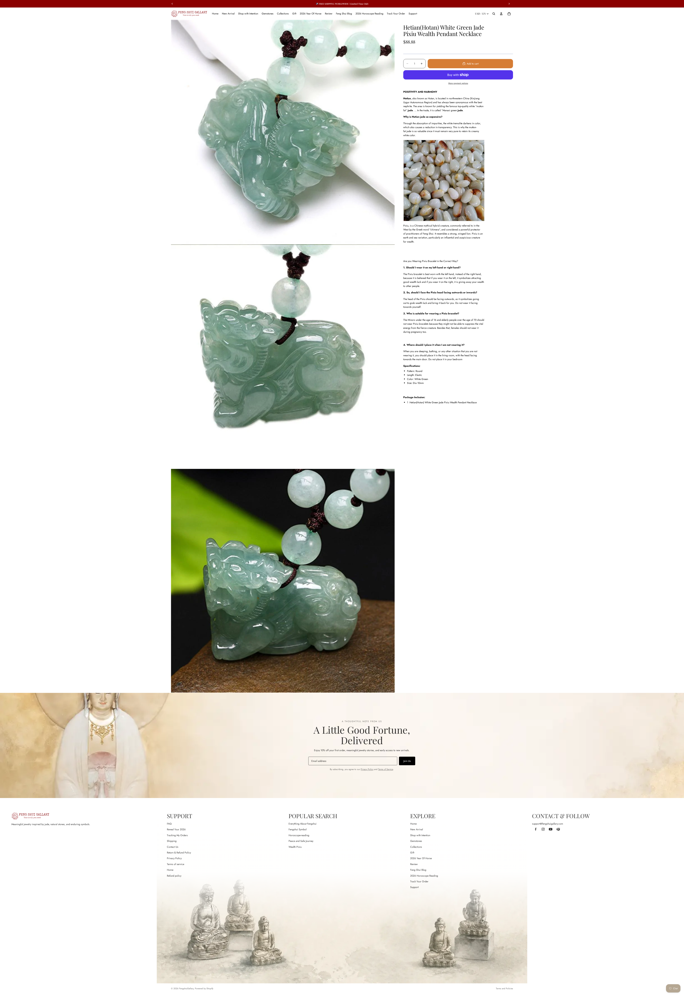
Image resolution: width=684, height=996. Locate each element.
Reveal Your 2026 (176, 829)
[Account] (501, 14)
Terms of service (175, 864)
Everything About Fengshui (303, 823)
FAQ (169, 823)
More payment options (458, 83)
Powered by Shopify (204, 988)
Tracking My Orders (177, 835)
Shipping (172, 841)
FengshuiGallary (186, 988)
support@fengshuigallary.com (547, 823)
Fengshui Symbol (298, 829)
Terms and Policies (504, 988)
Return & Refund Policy (179, 852)
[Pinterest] (558, 829)
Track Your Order (419, 881)
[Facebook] (535, 829)
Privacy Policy (367, 769)
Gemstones (416, 841)
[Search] (494, 14)
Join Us (407, 761)
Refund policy (174, 875)
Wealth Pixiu (295, 847)
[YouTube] (550, 829)
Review (414, 864)
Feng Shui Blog (418, 870)
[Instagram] (543, 829)
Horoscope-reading (299, 835)
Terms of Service (385, 769)
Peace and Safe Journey (301, 841)
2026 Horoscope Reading (424, 875)
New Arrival (416, 829)
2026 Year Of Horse (421, 858)
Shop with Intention (420, 835)
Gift (412, 852)
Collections (416, 847)
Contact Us (172, 847)
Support (414, 887)
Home (170, 870)
